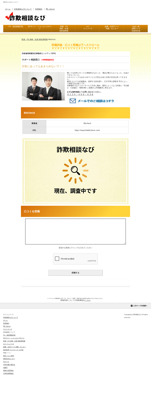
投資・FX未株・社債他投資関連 (63, 28)
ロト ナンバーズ (8, 344)
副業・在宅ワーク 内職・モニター (14, 347)
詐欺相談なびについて (23, 9)
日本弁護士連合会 (9, 364)
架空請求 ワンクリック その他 (13, 350)
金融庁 (5, 367)
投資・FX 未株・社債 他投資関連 (14, 341)
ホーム (7, 9)
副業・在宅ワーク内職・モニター (112, 27)
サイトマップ (7, 329)
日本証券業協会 (8, 373)
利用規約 (38, 9)
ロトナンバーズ (87, 27)
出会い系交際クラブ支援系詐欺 (136, 28)
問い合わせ (50, 9)
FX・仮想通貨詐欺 (16, 26)
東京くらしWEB (8, 356)
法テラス (6, 361)
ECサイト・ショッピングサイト (40, 27)
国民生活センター (9, 358)
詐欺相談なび (25, 16)
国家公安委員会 (8, 370)
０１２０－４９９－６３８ (80, 94)
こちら (88, 300)
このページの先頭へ (139, 306)
